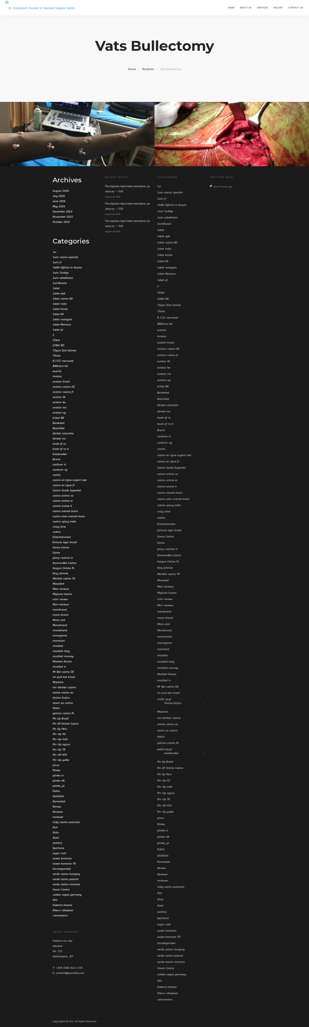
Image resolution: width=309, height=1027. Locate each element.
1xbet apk (59, 293)
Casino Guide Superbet (67, 490)
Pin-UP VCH (60, 754)
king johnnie (60, 573)
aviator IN (59, 397)
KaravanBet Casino (64, 563)
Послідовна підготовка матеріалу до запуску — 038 (127, 189)
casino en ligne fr (64, 485)
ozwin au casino (63, 703)
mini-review (60, 599)
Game (56, 552)
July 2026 (59, 196)
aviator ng (59, 412)
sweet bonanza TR (64, 863)
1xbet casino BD (63, 298)
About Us (246, 7)
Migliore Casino (62, 594)
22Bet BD (58, 345)
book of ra (59, 443)
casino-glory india (64, 521)
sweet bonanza (62, 858)
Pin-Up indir (60, 739)
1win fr (57, 262)
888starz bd (60, 366)
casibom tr (59, 464)
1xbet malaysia (62, 319)
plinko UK (59, 780)
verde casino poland (65, 879)
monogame (60, 635)
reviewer (58, 817)
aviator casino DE (64, 386)
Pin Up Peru (60, 728)
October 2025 (61, 222)
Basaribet (59, 428)
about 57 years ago (222, 186)
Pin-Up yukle (61, 760)
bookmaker (60, 454)
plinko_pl (59, 785)
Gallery (278, 7)
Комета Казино (62, 905)
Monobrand (60, 625)
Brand (56, 459)
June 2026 (59, 201)
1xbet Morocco (62, 324)
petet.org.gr (164, 749)
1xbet (56, 288)
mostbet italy (61, 651)
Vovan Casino (61, 889)
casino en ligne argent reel (70, 480)
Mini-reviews (61, 604)
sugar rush (59, 853)
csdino (57, 532)
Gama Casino (61, 547)
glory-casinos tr (63, 557)
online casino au (63, 692)
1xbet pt (58, 329)
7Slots (56, 355)
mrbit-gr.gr (164, 699)
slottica (57, 843)
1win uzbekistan (63, 278)
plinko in (58, 775)
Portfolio (148, 69)
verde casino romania (66, 884)
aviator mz (59, 407)
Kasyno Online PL (64, 568)
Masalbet (58, 583)
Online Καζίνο (61, 697)
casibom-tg (60, 469)
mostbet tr (59, 666)
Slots (56, 832)
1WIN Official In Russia (67, 267)
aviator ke (59, 402)
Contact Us (295, 7)
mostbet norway (63, 656)
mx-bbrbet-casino (64, 687)
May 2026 (59, 206)
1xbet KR (58, 314)
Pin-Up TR (59, 749)
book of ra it (61, 449)
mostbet (58, 646)
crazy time (59, 526)
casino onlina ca (63, 495)
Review (57, 806)
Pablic (56, 708)
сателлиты (60, 915)
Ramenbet (59, 801)
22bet (56, 340)
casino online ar (63, 500)
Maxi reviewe (61, 589)
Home (231, 7)
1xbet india (60, 303)
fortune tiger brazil (65, 542)
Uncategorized (62, 868)
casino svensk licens (65, 511)
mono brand (60, 614)
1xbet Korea (60, 309)
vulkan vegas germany (67, 894)
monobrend (60, 630)
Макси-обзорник (63, 910)
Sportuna (58, 848)
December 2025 (62, 211)
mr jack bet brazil (64, 677)
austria (57, 371)
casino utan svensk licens (69, 516)
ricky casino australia (66, 822)
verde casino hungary (66, 874)
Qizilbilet (58, 796)
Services (262, 7)
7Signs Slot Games (64, 350)
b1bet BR (58, 417)
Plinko (56, 770)
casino (57, 475)
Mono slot (59, 620)
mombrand (60, 609)
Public (56, 791)
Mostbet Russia (62, 661)
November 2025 (63, 216)
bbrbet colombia (63, 433)
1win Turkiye (60, 272)
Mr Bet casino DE (63, 671)
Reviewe (58, 811)
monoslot (59, 640)
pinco (56, 765)
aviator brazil (61, 381)
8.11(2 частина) (63, 360)
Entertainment (62, 537)
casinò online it (62, 506)
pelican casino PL (63, 713)
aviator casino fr (63, 392)
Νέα (55, 900)
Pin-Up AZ (59, 734)
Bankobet (59, 423)
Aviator (57, 376)
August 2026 (61, 190)
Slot (55, 827)
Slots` (56, 837)
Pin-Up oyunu (61, 744)
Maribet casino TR (64, 578)
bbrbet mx (59, 438)
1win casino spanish (65, 257)
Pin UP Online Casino (66, 723)
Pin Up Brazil (61, 718)
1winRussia (60, 283)
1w (54, 252)
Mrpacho (58, 682)
